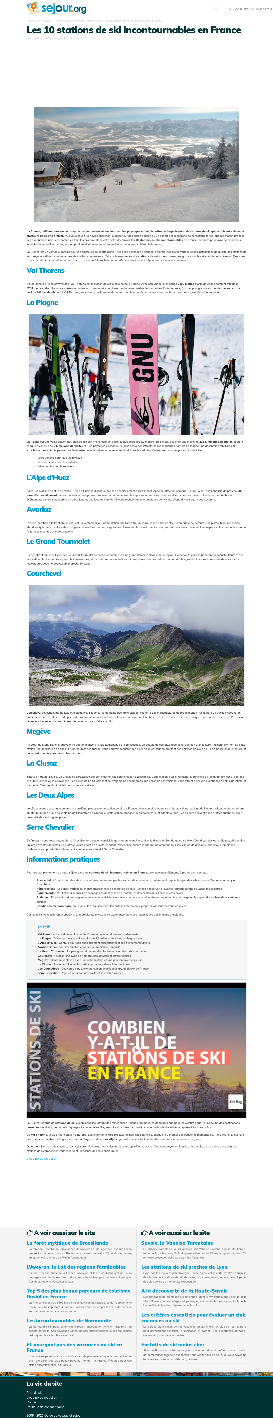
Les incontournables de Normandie (69, 1321)
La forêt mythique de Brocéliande (67, 1243)
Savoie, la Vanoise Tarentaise (177, 1243)
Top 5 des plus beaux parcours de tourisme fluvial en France (79, 1294)
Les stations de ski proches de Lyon (184, 1267)
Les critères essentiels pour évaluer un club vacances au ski (193, 1318)
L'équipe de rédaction (42, 1158)
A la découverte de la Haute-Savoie (184, 1291)
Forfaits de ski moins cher (172, 1345)
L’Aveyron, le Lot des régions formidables (76, 1267)
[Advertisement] (136, 71)
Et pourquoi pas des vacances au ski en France (74, 1347)
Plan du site (35, 1392)
